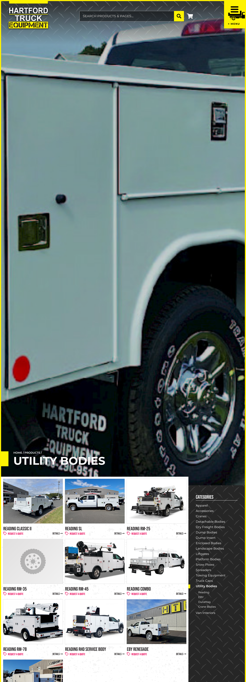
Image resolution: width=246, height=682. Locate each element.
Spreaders (203, 570)
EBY (201, 597)
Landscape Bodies (210, 548)
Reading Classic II (17, 528)
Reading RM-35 (15, 589)
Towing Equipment (210, 575)
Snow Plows (205, 564)
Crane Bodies (207, 606)
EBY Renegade (138, 649)
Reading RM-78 (15, 649)
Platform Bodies (208, 559)
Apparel (202, 505)
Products (32, 453)
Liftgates (202, 554)
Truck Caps (204, 581)
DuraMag (204, 601)
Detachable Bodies (210, 521)
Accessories (205, 511)
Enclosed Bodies (208, 543)
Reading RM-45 (77, 589)
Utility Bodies (206, 586)
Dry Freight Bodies (210, 527)
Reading (203, 592)
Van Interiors (205, 613)
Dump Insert (206, 538)
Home (17, 453)
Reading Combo (139, 589)
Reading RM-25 (138, 528)
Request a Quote (15, 533)
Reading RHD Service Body (85, 649)
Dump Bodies (206, 532)
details (56, 533)
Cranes (201, 516)
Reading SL (73, 528)
